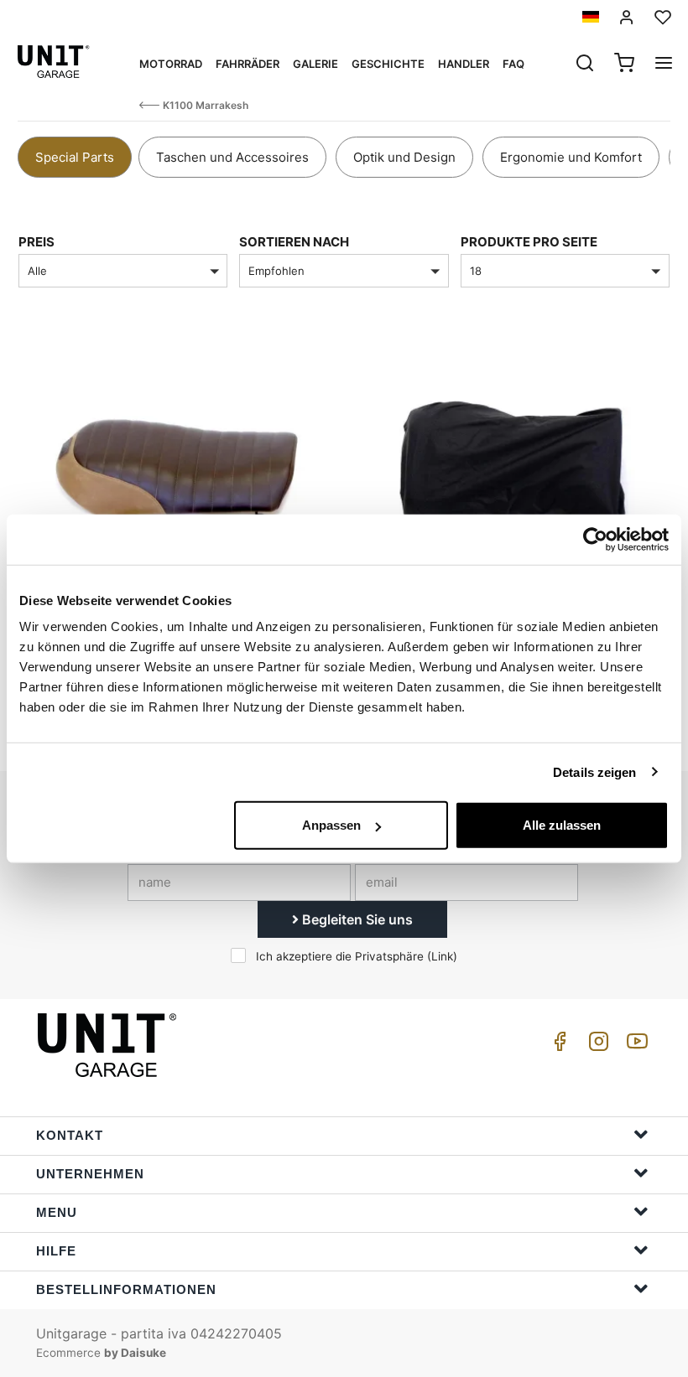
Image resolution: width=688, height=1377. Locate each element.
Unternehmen (90, 1174)
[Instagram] (595, 1045)
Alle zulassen (562, 825)
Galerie (315, 63)
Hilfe (56, 1251)
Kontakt (69, 1135)
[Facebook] (557, 1045)
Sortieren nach (294, 242)
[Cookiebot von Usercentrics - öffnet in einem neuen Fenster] (595, 538)
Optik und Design (404, 157)
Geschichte (388, 63)
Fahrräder (247, 63)
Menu (56, 1212)
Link (442, 956)
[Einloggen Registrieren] (626, 17)
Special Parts (74, 157)
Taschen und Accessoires (232, 157)
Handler (463, 63)
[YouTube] (634, 1045)
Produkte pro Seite (529, 242)
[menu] (664, 64)
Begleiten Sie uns (356, 919)
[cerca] (585, 64)
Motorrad (170, 63)
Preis (36, 242)
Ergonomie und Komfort (571, 157)
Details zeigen (594, 771)
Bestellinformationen (126, 1289)
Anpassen (331, 825)
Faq (513, 63)
